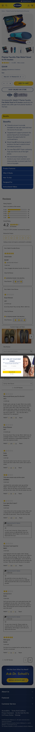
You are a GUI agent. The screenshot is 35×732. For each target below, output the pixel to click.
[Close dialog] (33, 356)
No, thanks (12, 373)
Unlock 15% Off (12, 371)
